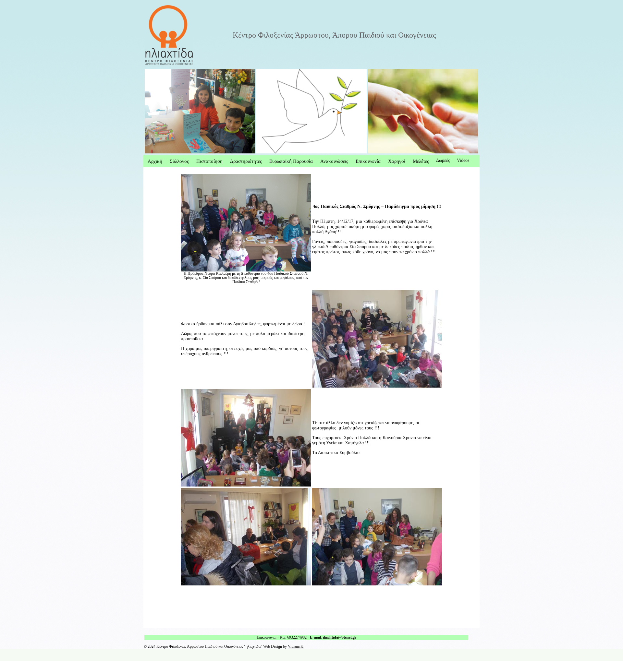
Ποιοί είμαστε (158, 71)
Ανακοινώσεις (334, 161)
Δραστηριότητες (246, 161)
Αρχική (155, 161)
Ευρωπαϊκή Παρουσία (291, 161)
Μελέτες (421, 161)
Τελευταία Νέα (382, 71)
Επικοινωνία (368, 161)
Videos (463, 160)
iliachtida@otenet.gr (339, 637)
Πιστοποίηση (209, 161)
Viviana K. (296, 646)
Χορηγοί (396, 161)
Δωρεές (443, 160)
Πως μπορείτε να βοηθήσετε (282, 71)
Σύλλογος (179, 161)
